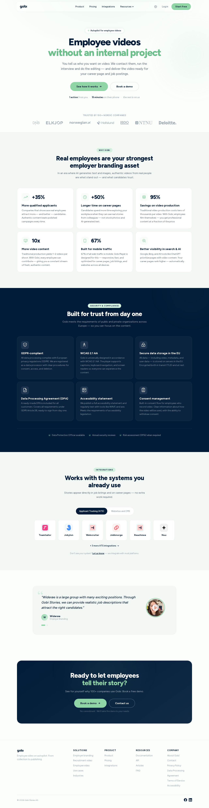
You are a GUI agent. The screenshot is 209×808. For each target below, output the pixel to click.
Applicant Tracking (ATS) (91, 511)
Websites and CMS (120, 511)
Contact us (122, 703)
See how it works (87, 86)
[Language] (156, 7)
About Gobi (173, 755)
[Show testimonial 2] (47, 625)
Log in (165, 6)
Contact (171, 760)
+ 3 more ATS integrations (103, 545)
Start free (181, 6)
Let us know (98, 553)
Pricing (92, 6)
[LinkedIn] (190, 800)
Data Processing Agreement (175, 773)
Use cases (78, 770)
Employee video (81, 765)
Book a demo (124, 86)
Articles (140, 765)
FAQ (138, 770)
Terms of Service (176, 780)
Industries (78, 775)
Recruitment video (82, 760)
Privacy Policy (174, 765)
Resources (125, 6)
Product (79, 6)
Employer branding (83, 755)
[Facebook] (185, 800)
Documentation (144, 755)
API (137, 760)
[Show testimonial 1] (43, 625)
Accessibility (173, 785)
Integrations (108, 6)
